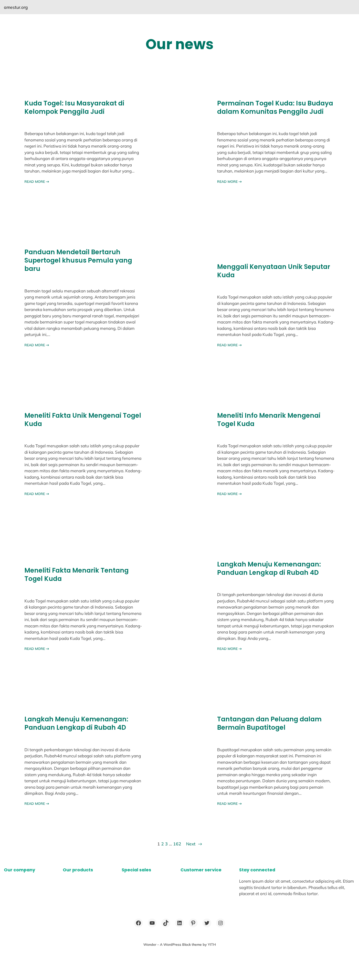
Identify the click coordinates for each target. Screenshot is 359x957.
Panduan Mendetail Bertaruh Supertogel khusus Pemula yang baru (78, 260)
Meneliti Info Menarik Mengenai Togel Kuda (268, 419)
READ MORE (36, 181)
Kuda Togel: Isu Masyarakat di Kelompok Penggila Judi (74, 107)
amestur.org (16, 7)
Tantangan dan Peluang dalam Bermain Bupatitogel (269, 723)
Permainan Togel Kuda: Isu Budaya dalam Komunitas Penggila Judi (275, 107)
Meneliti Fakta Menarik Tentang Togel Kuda (76, 574)
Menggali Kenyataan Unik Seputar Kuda (273, 271)
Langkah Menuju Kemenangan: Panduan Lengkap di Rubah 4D (269, 568)
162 (177, 843)
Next (194, 843)
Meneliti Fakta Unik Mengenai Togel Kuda (82, 419)
